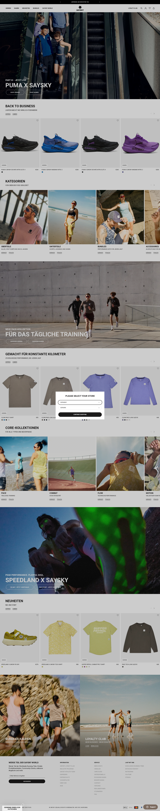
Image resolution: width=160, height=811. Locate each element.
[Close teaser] (23, 805)
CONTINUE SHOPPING (80, 414)
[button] (12, 808)
